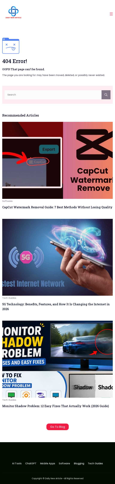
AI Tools (17, 463)
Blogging (79, 463)
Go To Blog (57, 427)
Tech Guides (9, 297)
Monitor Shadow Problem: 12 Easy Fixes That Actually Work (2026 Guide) (55, 406)
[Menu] (111, 13)
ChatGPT (30, 463)
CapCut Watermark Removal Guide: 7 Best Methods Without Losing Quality (57, 207)
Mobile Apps (47, 463)
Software (7, 201)
